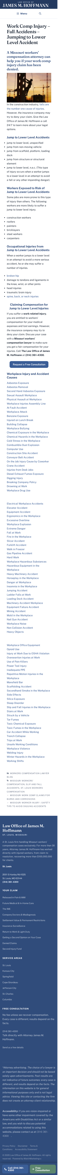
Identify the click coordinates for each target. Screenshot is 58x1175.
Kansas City (8, 971)
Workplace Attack (17, 411)
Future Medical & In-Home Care (18, 903)
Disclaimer (23, 1146)
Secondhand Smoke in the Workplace (28, 690)
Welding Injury (15, 752)
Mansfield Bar (15, 682)
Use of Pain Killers (17, 661)
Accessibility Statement (26, 1149)
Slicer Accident (16, 540)
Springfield (7, 976)
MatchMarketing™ (32, 1158)
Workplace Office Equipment (23, 645)
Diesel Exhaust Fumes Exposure (25, 473)
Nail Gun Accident (17, 619)
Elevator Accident (17, 507)
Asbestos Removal (17, 387)
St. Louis (6, 965)
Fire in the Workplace (19, 536)
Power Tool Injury (17, 665)
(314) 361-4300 (10, 882)
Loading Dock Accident (20, 598)
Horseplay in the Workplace (23, 578)
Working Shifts (15, 761)
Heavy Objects (15, 631)
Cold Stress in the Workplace (23, 440)
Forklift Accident (16, 545)
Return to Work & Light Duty (16, 932)
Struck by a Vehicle (18, 715)
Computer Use (15, 449)
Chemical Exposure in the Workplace (28, 432)
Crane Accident (16, 465)
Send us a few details (13, 1047)
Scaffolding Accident (19, 686)
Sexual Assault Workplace (22, 395)
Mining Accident (16, 611)
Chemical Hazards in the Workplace (27, 436)
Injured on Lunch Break (20, 420)
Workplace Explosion (19, 524)
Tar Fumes (13, 719)
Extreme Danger (16, 528)
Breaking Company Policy (22, 482)
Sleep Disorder (15, 703)
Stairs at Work (15, 711)
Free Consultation (42, 1169)
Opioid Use (13, 649)
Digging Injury (15, 478)
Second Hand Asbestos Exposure (26, 391)
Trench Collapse (16, 736)
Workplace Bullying (18, 428)
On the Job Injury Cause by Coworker (28, 461)
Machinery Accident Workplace (25, 603)
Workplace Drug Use (18, 490)
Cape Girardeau (10, 982)
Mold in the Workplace (20, 615)
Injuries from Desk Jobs (20, 469)
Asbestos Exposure (18, 382)
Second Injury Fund (11, 949)
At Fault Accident (17, 407)
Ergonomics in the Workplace (23, 516)
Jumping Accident (17, 590)
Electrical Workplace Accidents (25, 503)
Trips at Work (14, 740)
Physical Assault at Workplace (24, 399)
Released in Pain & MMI (14, 897)
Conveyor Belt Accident (20, 457)
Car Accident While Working (23, 732)
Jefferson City (9, 988)
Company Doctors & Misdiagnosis (19, 914)
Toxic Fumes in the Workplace (24, 727)
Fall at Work (14, 532)
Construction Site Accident (22, 453)
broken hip (13, 275)
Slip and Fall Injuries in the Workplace (28, 707)
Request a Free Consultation (29, 364)
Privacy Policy (8, 1146)
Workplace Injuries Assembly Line (26, 403)
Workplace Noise (16, 623)
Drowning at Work (17, 486)
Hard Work (13, 557)
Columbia (7, 999)
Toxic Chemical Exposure (21, 723)
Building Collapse (17, 424)
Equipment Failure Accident (23, 607)
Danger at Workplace (19, 582)
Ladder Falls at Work (19, 594)
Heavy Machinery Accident (22, 574)
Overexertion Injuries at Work (23, 657)
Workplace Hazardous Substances (26, 561)
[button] (40, 13)
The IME (6, 909)
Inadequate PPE (16, 669)
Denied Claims (9, 943)
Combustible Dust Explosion (23, 445)
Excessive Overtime (18, 520)
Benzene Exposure (17, 416)
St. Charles (7, 994)
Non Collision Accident (20, 627)
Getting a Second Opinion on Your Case (21, 937)
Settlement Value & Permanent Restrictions (23, 920)
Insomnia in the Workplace (22, 586)
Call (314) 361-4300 (16, 1169)
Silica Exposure (16, 698)
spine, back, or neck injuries (23, 296)
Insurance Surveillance (13, 926)
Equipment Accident (18, 511)
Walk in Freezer (16, 549)
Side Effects (14, 694)
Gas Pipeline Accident (19, 553)
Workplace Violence (18, 748)
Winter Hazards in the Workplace (26, 756)
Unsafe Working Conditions (22, 744)
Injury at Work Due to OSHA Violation (28, 653)
